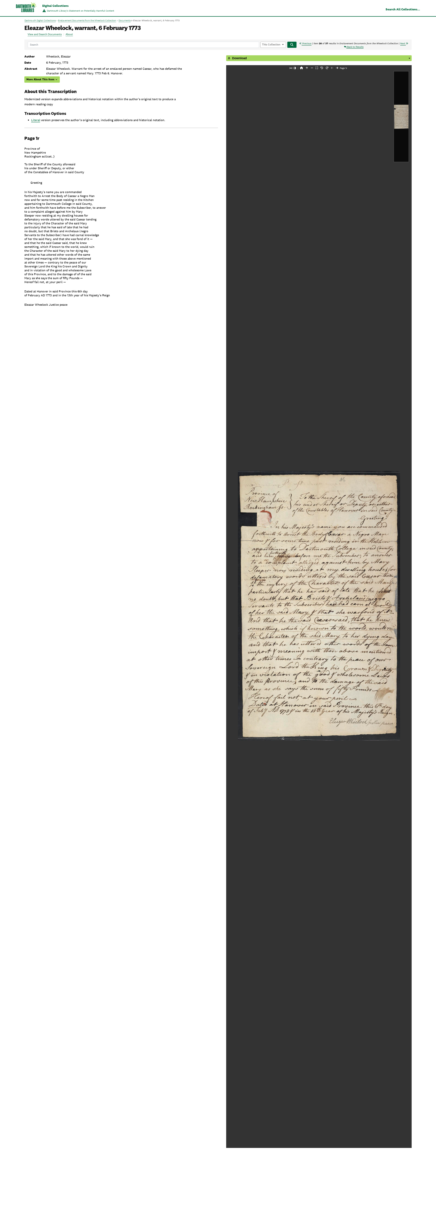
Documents (125, 20)
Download (239, 58)
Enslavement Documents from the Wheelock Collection (87, 20)
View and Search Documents (45, 34)
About (69, 34)
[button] (301, 68)
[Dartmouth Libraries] (26, 8)
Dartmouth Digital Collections (40, 20)
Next (403, 43)
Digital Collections (55, 6)
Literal (35, 120)
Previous (307, 43)
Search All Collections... (403, 9)
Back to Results (355, 46)
